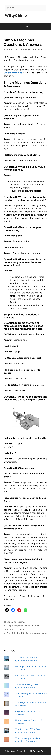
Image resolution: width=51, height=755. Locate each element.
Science (22, 622)
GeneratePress (39, 751)
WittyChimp (16, 15)
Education (11, 622)
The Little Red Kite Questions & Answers (27, 633)
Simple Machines (13, 73)
